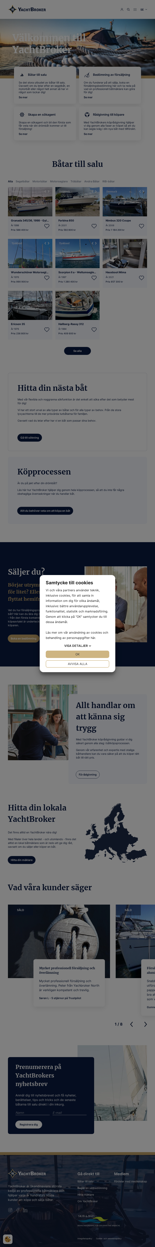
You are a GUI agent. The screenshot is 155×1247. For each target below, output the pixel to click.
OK (77, 654)
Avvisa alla (77, 664)
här (93, 638)
